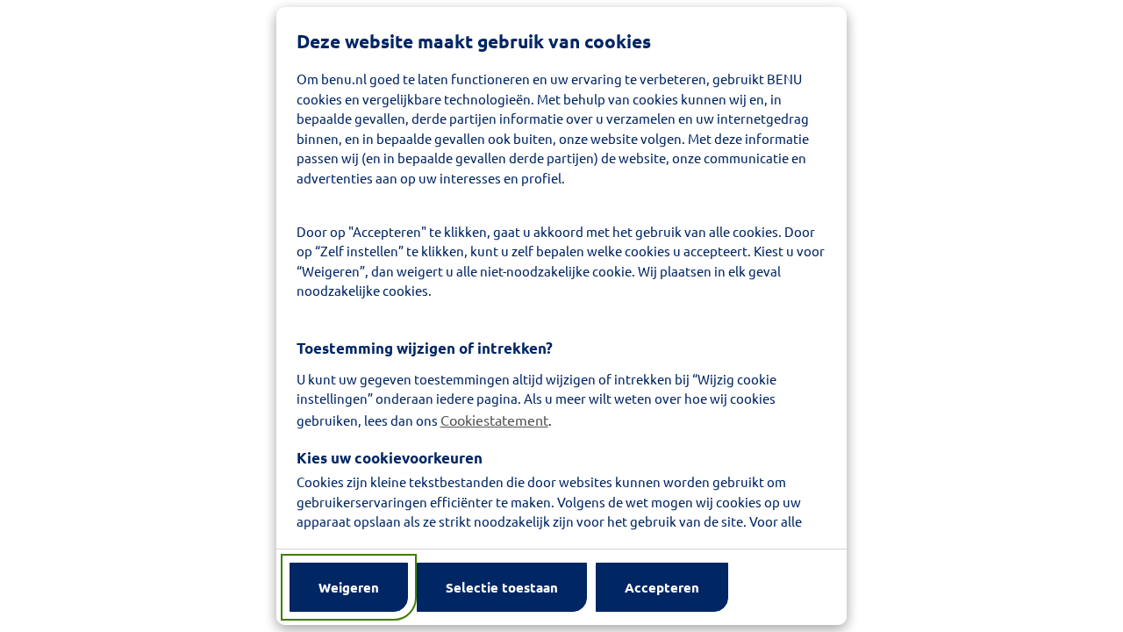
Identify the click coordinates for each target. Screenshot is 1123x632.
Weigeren (348, 587)
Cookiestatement (494, 419)
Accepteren (662, 587)
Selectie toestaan (502, 587)
